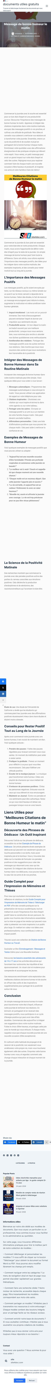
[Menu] (47, 6)
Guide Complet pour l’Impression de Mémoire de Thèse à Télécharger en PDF (24, 902)
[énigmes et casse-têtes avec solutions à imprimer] (8, 1209)
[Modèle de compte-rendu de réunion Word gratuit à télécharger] (8, 1195)
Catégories (20, 1163)
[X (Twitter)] (7, 1155)
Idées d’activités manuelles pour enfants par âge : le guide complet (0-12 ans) (31, 1180)
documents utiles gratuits (21, 4)
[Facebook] (3, 681)
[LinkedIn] (3, 694)
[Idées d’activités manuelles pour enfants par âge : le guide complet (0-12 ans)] (8, 1182)
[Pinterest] (15, 1155)
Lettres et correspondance (22, 36)
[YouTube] (18, 1155)
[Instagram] (11, 1155)
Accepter (19, 1380)
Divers (37, 36)
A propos (31, 1163)
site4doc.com (17, 1362)
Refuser (32, 1380)
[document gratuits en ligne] (23, 1)
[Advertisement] (25, 56)
